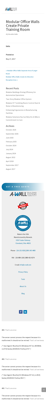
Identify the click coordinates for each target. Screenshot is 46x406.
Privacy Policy (23, 272)
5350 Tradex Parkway (23, 240)
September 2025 (12, 134)
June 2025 (10, 138)
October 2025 (11, 130)
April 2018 (10, 161)
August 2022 (10, 157)
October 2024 (11, 145)
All (6, 34)
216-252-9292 (20, 250)
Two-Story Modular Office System (18, 99)
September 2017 (12, 165)
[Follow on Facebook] (21, 312)
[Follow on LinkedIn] (25, 312)
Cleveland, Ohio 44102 (23, 243)
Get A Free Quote (18, 187)
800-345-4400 (30, 250)
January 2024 (11, 153)
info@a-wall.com (25, 265)
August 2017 (10, 169)
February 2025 (11, 141)
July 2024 (9, 149)
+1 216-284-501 (14, 303)
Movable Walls (13, 34)
